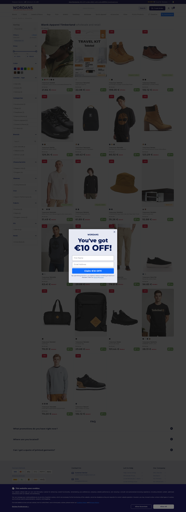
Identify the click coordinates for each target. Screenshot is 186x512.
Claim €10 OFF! (93, 271)
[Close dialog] (114, 232)
